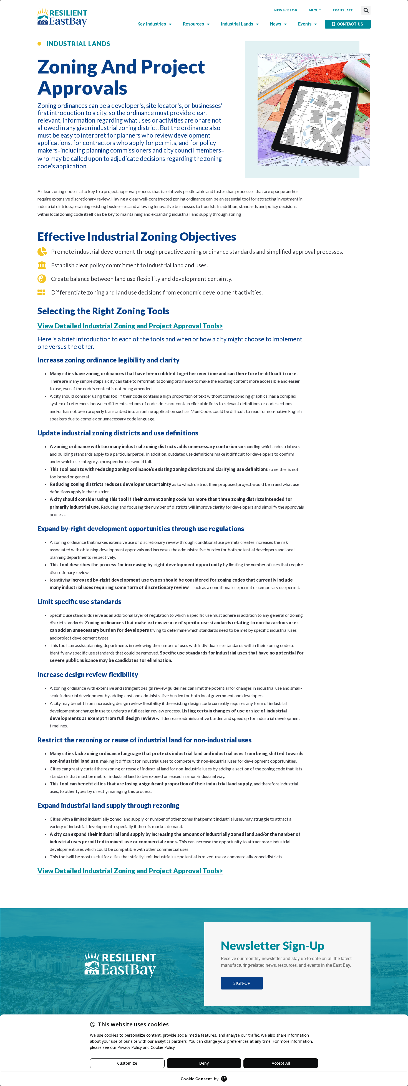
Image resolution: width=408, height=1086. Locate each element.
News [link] (275, 24)
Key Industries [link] (151, 24)
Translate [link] (343, 10)
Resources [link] (193, 24)
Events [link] (304, 24)
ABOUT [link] (315, 10)
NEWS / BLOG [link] (286, 10)
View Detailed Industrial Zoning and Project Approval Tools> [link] (130, 326)
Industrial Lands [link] (237, 24)
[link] (62, 17)
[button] (366, 10)
